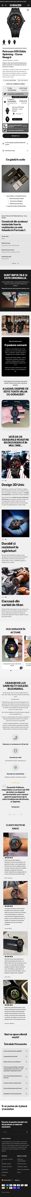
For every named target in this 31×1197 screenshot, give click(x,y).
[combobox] (17, 113)
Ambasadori (5, 1172)
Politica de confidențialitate (21, 1160)
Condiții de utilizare (22, 1166)
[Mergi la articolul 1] (4, 42)
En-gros (4, 1175)
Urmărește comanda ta (7, 1160)
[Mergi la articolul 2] (9, 42)
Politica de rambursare (23, 1169)
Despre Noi (5, 1169)
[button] (15, 89)
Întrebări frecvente (7, 1166)
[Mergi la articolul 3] (14, 42)
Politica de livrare (21, 1163)
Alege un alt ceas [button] (17, 119)
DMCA (19, 1172)
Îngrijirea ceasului (6, 1163)
